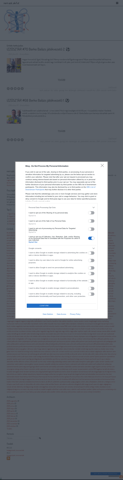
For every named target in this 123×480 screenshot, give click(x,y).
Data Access (61, 314)
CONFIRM (44, 306)
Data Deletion (48, 314)
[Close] (103, 166)
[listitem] (61, 207)
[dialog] (61, 240)
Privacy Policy (75, 314)
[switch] (91, 212)
